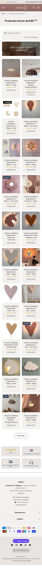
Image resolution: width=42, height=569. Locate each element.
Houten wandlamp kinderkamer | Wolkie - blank (31, 381)
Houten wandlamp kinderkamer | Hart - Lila (11, 308)
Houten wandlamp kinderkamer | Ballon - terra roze (31, 124)
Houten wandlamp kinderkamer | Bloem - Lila (11, 162)
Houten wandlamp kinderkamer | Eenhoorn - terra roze (11, 236)
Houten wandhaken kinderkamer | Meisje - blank (11, 125)
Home (6, 13)
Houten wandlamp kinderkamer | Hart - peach (31, 308)
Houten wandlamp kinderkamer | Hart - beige (11, 272)
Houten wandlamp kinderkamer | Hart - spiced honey (11, 345)
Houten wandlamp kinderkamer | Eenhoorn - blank (31, 199)
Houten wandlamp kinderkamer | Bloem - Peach (31, 162)
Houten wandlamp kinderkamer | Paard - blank (11, 381)
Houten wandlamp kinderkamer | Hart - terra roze (31, 345)
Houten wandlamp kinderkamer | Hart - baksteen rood (31, 235)
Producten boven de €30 (17, 13)
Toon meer (21, 436)
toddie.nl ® (23, 556)
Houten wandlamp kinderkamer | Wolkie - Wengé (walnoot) (11, 419)
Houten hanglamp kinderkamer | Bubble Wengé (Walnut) (31, 84)
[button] (3, 7)
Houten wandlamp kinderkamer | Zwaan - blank (31, 418)
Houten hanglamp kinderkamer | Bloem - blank (11, 83)
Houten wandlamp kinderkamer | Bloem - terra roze (11, 199)
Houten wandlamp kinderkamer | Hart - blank (31, 272)
